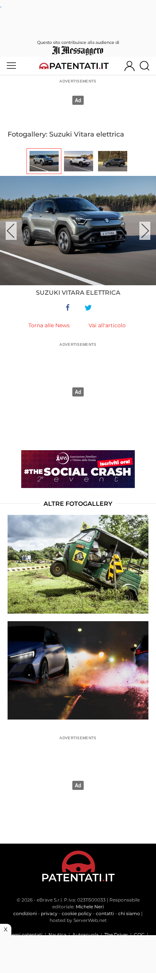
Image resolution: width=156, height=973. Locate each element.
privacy (49, 913)
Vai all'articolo (107, 325)
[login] (129, 65)
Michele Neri (90, 906)
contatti (105, 913)
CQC (139, 934)
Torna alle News (49, 325)
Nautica (57, 934)
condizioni (25, 913)
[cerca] (147, 65)
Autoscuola (85, 934)
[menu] (11, 65)
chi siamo (129, 913)
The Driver (116, 934)
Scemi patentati (24, 934)
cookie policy (77, 913)
